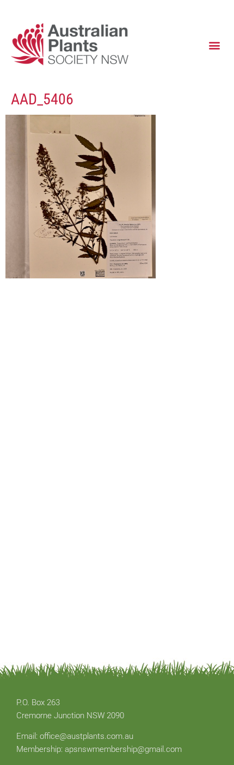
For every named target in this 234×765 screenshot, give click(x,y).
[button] (214, 45)
